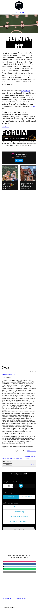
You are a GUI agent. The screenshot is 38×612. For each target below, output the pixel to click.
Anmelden (7, 464)
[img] (19, 5)
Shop (23, 551)
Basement (8, 548)
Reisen (32, 106)
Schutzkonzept (30, 581)
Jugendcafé (25, 91)
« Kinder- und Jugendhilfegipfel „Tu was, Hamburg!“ (16, 458)
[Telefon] (3, 571)
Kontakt (32, 551)
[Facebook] (3, 564)
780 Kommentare (31, 451)
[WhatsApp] (3, 569)
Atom (32, 464)
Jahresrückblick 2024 (8, 374)
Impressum (7, 598)
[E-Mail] (3, 566)
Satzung (7, 580)
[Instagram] (3, 561)
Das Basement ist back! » (29, 456)
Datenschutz (20, 598)
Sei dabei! (5, 127)
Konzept (18, 580)
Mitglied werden (11, 551)
